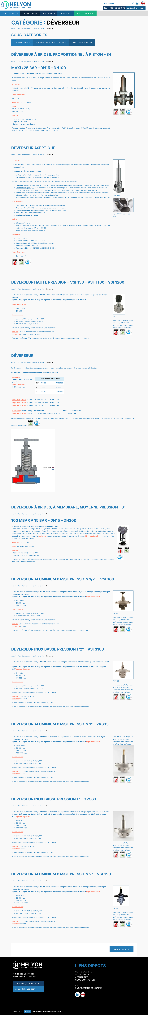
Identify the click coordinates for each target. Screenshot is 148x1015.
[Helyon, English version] (143, 3)
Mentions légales (37, 1011)
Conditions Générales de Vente (52, 1011)
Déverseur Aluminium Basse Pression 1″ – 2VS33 (60, 724)
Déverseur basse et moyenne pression (51, 43)
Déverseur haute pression (82, 43)
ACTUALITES (66, 13)
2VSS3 (43, 387)
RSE (77, 985)
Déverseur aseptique (22, 43)
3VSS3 (58, 387)
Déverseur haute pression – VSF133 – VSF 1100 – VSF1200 (67, 282)
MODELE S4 (54, 405)
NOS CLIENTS (49, 13)
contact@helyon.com (135, 8)
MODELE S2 (54, 400)
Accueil (13, 28)
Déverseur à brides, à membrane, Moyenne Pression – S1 (68, 507)
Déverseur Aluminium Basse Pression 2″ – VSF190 (61, 874)
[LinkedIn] (138, 3)
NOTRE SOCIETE (30, 13)
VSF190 (43, 391)
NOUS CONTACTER (85, 13)
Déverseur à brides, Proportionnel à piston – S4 (61, 54)
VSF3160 (59, 383)
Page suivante (121, 949)
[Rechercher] (132, 2)
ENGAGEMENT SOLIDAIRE (88, 988)
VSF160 (43, 383)
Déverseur (22, 356)
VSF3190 (59, 391)
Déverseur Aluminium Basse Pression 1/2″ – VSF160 (62, 579)
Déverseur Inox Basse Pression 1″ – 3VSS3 (53, 799)
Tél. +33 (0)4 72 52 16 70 (114, 8)
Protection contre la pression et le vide (31, 28)
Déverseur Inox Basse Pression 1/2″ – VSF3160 (57, 649)
